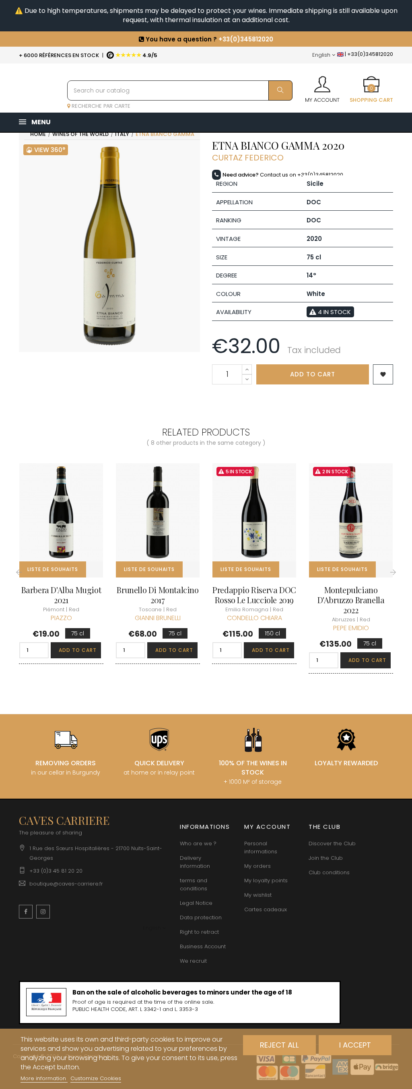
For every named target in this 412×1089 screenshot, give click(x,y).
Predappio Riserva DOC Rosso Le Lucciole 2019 (254, 594)
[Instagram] (43, 911)
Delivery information (195, 862)
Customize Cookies (95, 1078)
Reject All (279, 1045)
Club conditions (329, 872)
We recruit (193, 961)
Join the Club (326, 858)
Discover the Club (332, 843)
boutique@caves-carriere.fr (66, 884)
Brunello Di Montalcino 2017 (157, 594)
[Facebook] (25, 911)
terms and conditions (193, 884)
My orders (257, 866)
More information (44, 1078)
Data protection (201, 917)
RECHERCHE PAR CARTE (100, 106)
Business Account (203, 946)
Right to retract (199, 932)
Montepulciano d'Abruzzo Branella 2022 (351, 599)
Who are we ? (198, 843)
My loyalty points (266, 880)
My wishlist (258, 895)
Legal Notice (196, 903)
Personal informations (260, 847)
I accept (355, 1045)
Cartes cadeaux (265, 909)
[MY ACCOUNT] (322, 81)
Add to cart (312, 374)
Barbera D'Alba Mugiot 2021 (61, 594)
